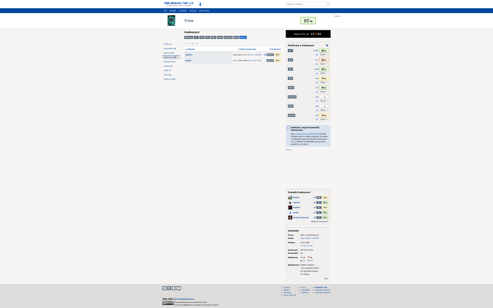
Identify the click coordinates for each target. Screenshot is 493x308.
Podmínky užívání (322, 290)
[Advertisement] (344, 55)
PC (196, 37)
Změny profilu (170, 79)
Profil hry (167, 44)
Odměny (305, 292)
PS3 (202, 37)
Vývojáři (172, 10)
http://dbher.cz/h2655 (309, 238)
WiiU (236, 37)
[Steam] (164, 288)
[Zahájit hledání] (328, 4)
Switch (243, 37)
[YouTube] (179, 288)
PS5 (213, 37)
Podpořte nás (321, 287)
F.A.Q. (303, 287)
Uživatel (191, 49)
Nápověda (305, 290)
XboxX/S (228, 37)
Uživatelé (183, 10)
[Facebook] (169, 288)
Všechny (188, 37)
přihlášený (314, 134)
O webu (286, 287)
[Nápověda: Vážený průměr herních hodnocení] (327, 45)
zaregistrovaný (301, 134)
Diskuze (193, 10)
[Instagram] (174, 288)
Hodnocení (276, 49)
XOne (219, 37)
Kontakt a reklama (323, 292)
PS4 (207, 37)
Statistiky (167, 74)
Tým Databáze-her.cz (183, 299)
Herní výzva (204, 10)
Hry (165, 10)
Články (286, 290)
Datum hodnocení (248, 49)
